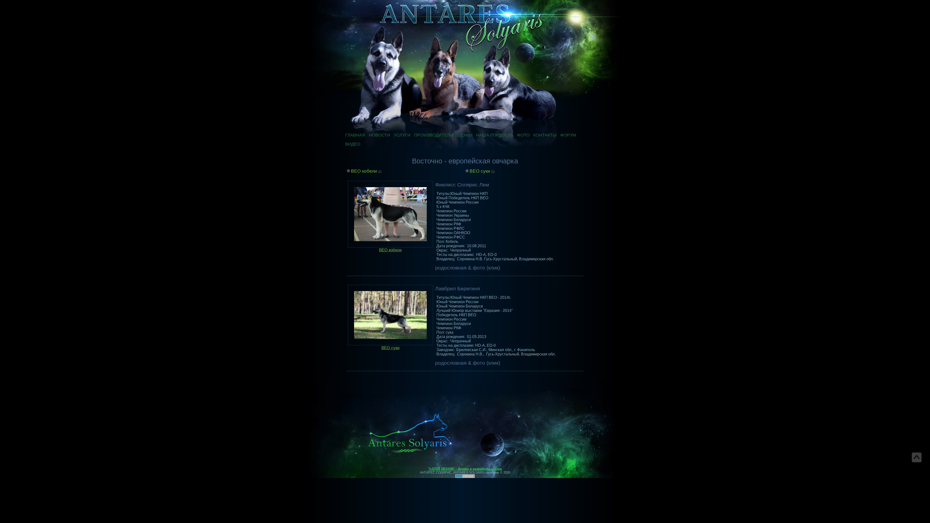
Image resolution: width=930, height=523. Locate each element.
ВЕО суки (480, 171)
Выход (382, 3)
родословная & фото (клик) (467, 268)
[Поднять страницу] (917, 457)
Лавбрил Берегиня (457, 289)
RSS (387, 3)
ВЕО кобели (364, 171)
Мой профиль (377, 3)
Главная (372, 3)
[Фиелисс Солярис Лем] (390, 214)
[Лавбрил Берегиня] (390, 315)
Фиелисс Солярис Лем (462, 185)
